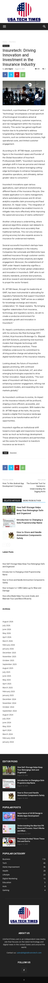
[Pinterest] (16, 74)
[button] (4, 26)
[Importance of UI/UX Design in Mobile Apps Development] (9, 816)
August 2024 (8, 714)
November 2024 (9, 703)
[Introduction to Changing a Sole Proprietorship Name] (9, 522)
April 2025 (7, 683)
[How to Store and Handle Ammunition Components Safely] (9, 535)
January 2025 (8, 695)
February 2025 (9, 691)
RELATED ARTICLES (12, 501)
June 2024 (7, 722)
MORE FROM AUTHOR (32, 501)
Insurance (13, 453)
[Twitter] (11, 74)
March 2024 (8, 734)
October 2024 (8, 707)
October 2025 (8, 660)
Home (5, 42)
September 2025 (10, 664)
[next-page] (8, 544)
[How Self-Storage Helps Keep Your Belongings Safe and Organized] (9, 510)
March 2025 (8, 687)
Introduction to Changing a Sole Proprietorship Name (21, 573)
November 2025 (9, 656)
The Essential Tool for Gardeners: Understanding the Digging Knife (35, 487)
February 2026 (9, 645)
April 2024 (7, 730)
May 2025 (7, 680)
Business (12, 42)
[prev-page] (4, 544)
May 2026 (7, 633)
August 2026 (8, 621)
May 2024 (7, 726)
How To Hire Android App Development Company (13, 484)
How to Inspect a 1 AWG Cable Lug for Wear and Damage (22, 589)
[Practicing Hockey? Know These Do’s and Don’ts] (9, 841)
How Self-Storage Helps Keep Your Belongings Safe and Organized (30, 510)
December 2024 (9, 699)
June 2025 (7, 676)
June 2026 (7, 629)
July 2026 (6, 625)
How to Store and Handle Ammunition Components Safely (29, 535)
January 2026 (8, 648)
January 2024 (8, 742)
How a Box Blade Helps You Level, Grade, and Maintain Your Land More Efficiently (21, 597)
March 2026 (8, 641)
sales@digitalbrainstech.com (29, 952)
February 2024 (9, 738)
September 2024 (10, 711)
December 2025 (9, 652)
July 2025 (6, 672)
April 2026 (7, 637)
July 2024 (6, 718)
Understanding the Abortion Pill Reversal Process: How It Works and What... (30, 828)
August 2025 (8, 668)
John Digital (9, 69)
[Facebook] (5, 74)
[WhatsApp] (22, 74)
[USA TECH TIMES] (24, 11)
